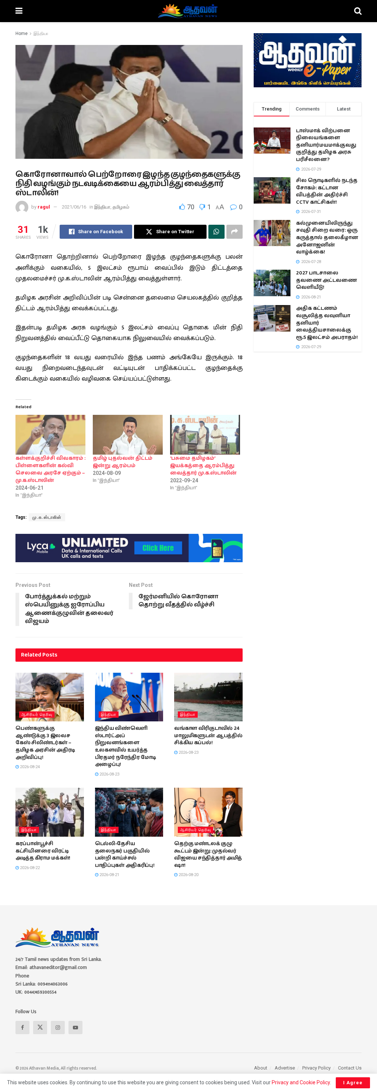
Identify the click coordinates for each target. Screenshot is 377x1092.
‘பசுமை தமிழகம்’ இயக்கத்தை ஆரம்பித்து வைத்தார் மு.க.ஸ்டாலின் (203, 465)
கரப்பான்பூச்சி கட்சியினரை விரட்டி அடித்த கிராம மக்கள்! (42, 851)
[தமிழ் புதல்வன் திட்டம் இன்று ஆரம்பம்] (128, 435)
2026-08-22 (29, 867)
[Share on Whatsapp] (216, 232)
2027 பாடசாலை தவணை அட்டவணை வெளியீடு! (326, 280)
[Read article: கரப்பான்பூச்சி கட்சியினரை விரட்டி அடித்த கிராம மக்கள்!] (49, 812)
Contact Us (350, 1068)
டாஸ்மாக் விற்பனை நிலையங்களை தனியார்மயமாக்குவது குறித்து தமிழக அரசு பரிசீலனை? (326, 145)
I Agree (353, 1082)
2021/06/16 (74, 207)
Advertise (285, 1068)
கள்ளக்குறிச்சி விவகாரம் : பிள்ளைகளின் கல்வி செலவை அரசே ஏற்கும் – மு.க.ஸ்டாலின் (50, 469)
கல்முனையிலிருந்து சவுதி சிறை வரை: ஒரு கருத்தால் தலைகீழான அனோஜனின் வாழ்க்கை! (327, 237)
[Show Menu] (18, 11)
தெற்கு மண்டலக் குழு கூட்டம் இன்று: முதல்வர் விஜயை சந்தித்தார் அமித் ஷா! (208, 854)
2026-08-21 (108, 874)
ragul (44, 207)
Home (21, 33)
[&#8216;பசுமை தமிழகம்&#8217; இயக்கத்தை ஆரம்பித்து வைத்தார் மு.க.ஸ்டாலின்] (205, 435)
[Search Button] (358, 11)
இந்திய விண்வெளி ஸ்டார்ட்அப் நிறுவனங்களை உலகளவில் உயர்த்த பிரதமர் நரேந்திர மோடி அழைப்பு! (125, 746)
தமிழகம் (121, 207)
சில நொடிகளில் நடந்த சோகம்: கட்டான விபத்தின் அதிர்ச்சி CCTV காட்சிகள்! (326, 191)
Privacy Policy (316, 1068)
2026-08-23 (108, 774)
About (260, 1068)
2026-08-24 (29, 766)
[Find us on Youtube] (75, 1027)
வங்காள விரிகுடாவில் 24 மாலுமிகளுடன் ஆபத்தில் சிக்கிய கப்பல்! (208, 735)
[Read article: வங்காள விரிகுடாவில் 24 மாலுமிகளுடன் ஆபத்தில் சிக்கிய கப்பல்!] (208, 697)
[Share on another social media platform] (234, 232)
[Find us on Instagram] (58, 1027)
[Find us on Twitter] (40, 1027)
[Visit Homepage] (188, 11)
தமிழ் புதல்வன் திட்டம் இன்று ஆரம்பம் (122, 462)
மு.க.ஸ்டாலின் (46, 517)
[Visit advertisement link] (129, 548)
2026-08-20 (187, 874)
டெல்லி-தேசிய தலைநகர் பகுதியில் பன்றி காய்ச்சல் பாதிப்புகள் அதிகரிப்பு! (125, 854)
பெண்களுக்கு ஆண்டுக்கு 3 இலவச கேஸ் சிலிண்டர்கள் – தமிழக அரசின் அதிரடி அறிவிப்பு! (45, 742)
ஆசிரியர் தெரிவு (36, 714)
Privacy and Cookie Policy (301, 1082)
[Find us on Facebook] (22, 1027)
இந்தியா (41, 33)
